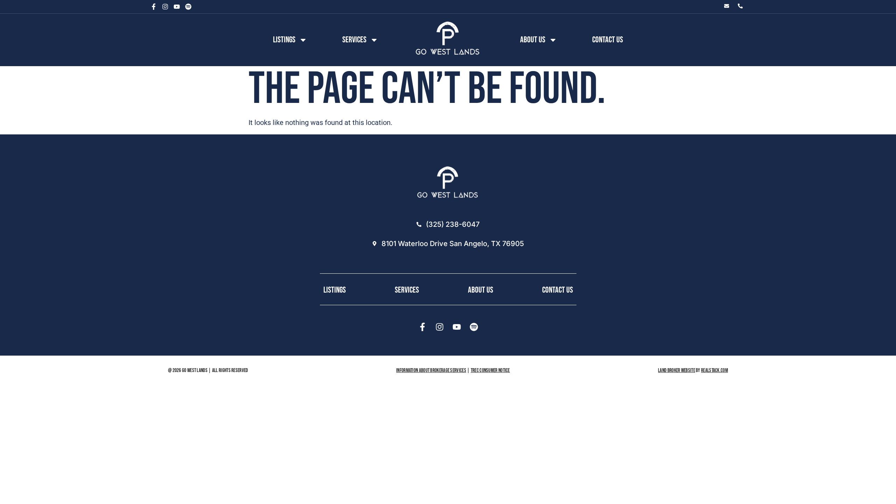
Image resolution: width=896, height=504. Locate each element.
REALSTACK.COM (714, 370)
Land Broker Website (676, 370)
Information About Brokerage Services (431, 370)
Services (354, 40)
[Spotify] (188, 7)
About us (532, 40)
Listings (284, 40)
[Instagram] (165, 7)
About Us (480, 290)
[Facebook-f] (153, 7)
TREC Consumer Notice (490, 370)
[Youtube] (177, 7)
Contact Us (607, 40)
